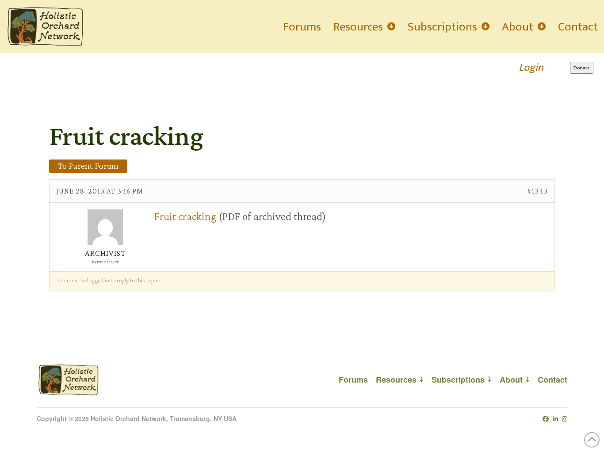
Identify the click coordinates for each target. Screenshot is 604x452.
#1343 (537, 190)
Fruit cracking (185, 216)
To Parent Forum (88, 166)
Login (531, 67)
